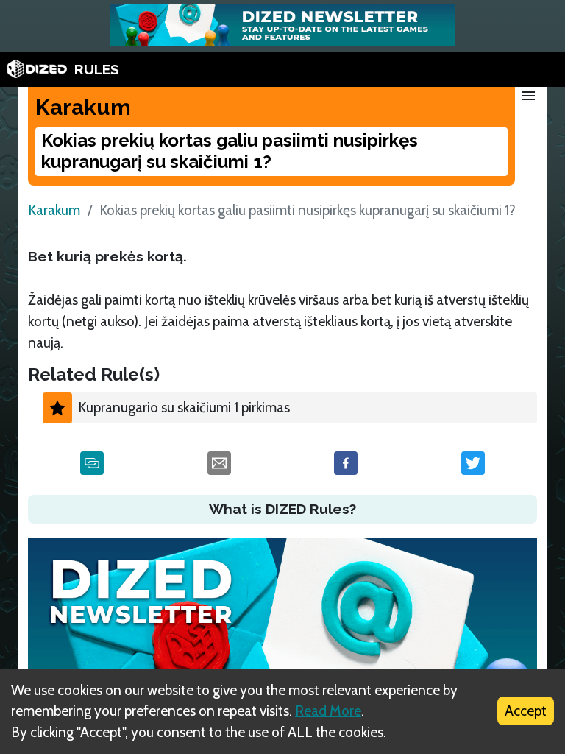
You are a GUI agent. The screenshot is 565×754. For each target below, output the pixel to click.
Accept (526, 710)
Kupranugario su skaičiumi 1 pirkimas (184, 407)
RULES (96, 69)
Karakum (54, 210)
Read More (328, 710)
